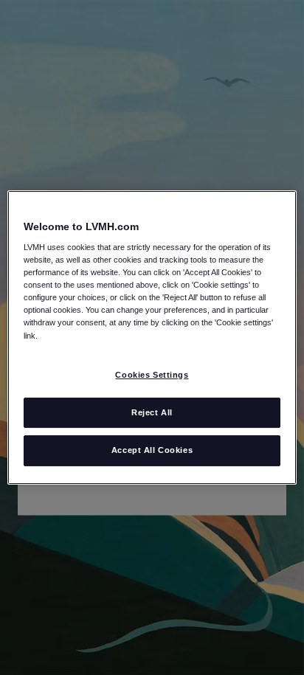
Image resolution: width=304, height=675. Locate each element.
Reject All (152, 412)
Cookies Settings (151, 374)
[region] (151, 337)
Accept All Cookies (152, 450)
